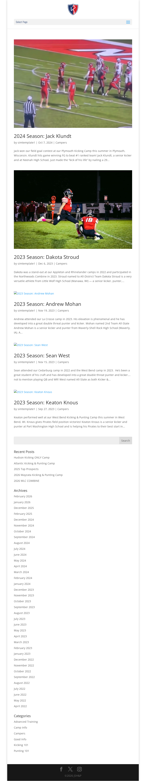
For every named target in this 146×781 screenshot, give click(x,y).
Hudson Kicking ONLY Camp (32, 457)
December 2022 (24, 659)
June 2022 (20, 694)
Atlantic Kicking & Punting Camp (34, 463)
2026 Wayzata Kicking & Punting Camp (38, 475)
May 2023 (20, 630)
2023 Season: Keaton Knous (46, 402)
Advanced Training (26, 721)
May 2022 (20, 700)
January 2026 (22, 502)
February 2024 (23, 578)
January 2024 (22, 584)
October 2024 (22, 531)
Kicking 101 (21, 745)
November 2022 (24, 665)
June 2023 (20, 624)
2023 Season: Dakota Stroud (46, 257)
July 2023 (19, 619)
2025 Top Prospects (26, 469)
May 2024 (20, 560)
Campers (61, 142)
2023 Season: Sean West (42, 355)
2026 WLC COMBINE (26, 481)
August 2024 (22, 543)
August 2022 (22, 683)
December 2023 (24, 589)
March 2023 (21, 642)
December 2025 (24, 508)
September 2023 (24, 607)
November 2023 (24, 595)
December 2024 (24, 519)
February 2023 (23, 648)
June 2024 (20, 554)
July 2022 (19, 688)
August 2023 (22, 613)
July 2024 (19, 549)
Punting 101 (21, 751)
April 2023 (20, 636)
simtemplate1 (26, 142)
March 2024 (21, 572)
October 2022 (22, 671)
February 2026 (23, 496)
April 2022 (20, 706)
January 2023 (22, 653)
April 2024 (20, 566)
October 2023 (22, 601)
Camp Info (20, 727)
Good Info (20, 739)
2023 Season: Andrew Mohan (47, 304)
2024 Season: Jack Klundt (42, 136)
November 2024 (24, 525)
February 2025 (23, 513)
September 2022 (24, 677)
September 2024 (24, 537)
